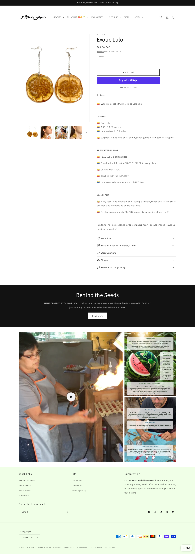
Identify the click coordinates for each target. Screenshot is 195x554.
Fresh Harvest (25, 490)
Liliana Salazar (30, 547)
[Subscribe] (67, 511)
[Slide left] (22, 132)
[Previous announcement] (20, 2)
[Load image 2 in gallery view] (46, 132)
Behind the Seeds (27, 480)
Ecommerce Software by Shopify (49, 547)
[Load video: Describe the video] (71, 397)
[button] (58, 17)
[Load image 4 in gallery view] (75, 132)
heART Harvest (25, 485)
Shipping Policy (79, 490)
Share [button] (102, 95)
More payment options (128, 87)
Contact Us (77, 485)
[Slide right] (86, 132)
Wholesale (24, 495)
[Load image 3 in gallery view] (61, 132)
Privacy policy (82, 547)
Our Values (77, 480)
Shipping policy (110, 547)
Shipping (100, 51)
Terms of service (96, 547)
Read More (97, 316)
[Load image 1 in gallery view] (32, 132)
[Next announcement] (175, 2)
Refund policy (69, 547)
